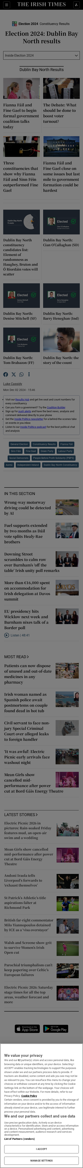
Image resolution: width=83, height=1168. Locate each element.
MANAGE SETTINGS (41, 1160)
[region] (41, 1105)
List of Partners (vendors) (19, 1138)
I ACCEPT (41, 1149)
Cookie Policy (29, 1095)
